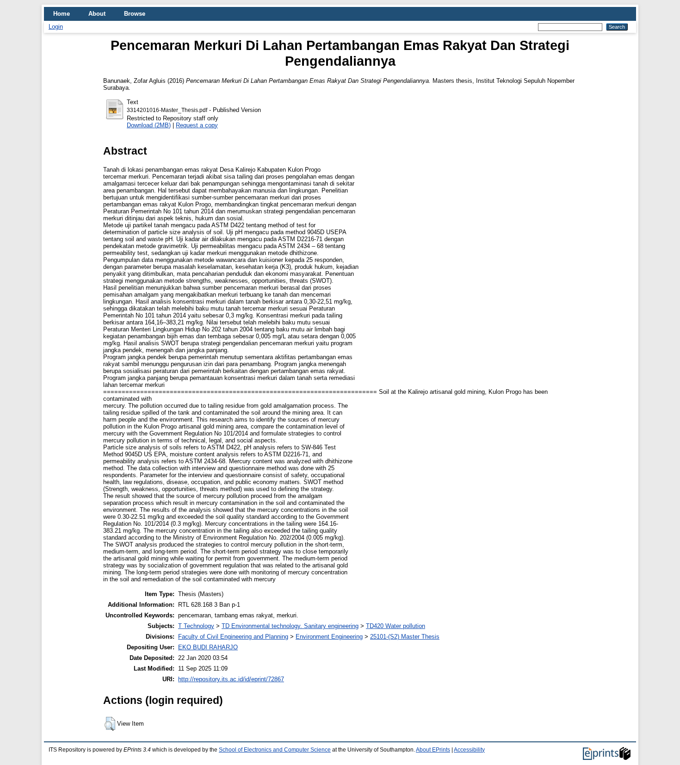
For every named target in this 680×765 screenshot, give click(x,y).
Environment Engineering (329, 636)
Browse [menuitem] (134, 13)
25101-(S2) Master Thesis (404, 636)
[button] (110, 724)
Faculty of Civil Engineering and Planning (233, 636)
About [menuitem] (96, 13)
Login (56, 26)
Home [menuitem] (61, 13)
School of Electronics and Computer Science (275, 750)
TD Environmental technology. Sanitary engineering (290, 625)
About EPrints (433, 750)
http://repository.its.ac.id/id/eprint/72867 (231, 679)
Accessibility (469, 750)
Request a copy (197, 125)
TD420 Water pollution (395, 625)
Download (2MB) (149, 125)
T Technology (196, 625)
